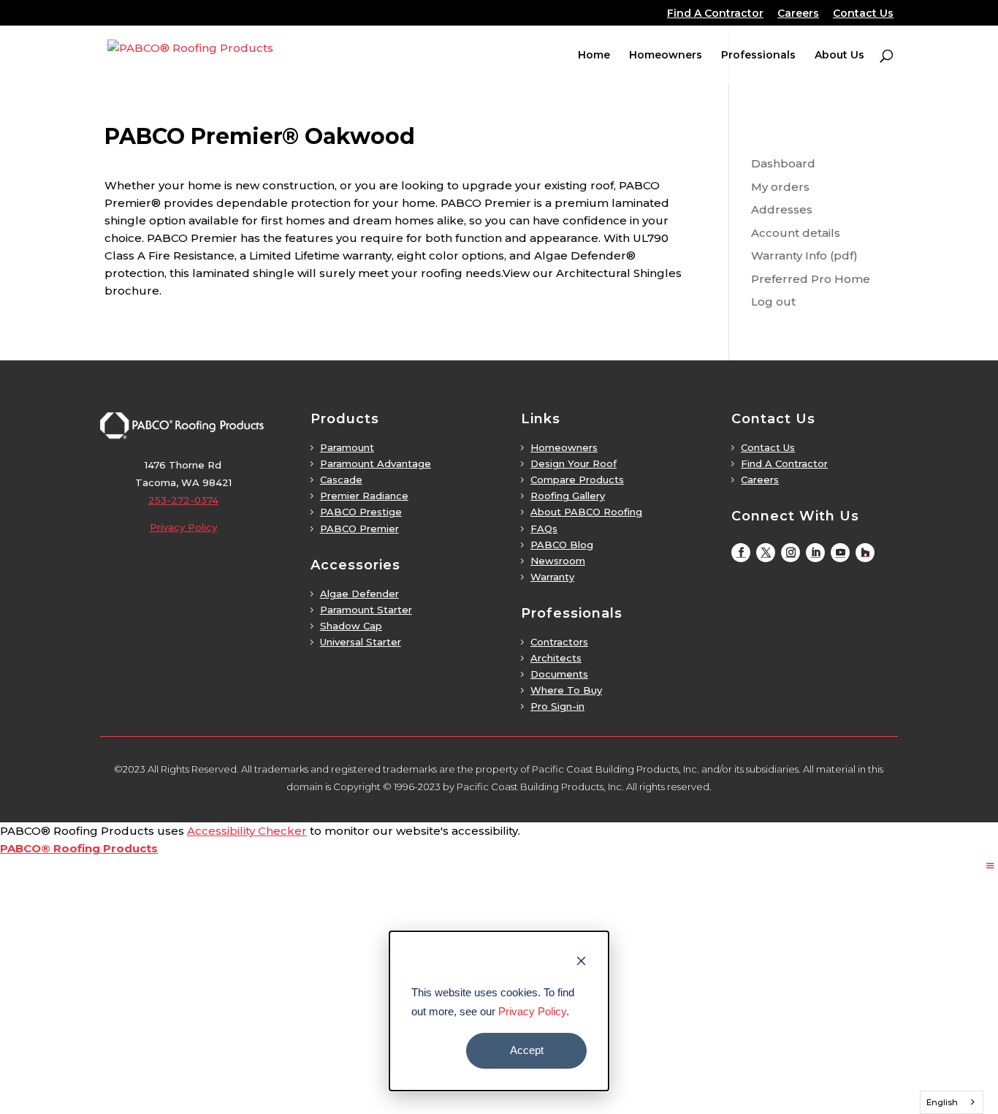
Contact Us (863, 14)
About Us (839, 55)
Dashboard (783, 163)
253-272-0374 (183, 500)
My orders (780, 187)
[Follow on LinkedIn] (815, 552)
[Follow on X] (765, 552)
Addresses (781, 209)
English (942, 1102)
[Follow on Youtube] (840, 552)
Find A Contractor (715, 14)
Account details (795, 233)
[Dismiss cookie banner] (581, 962)
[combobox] (952, 1102)
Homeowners (665, 55)
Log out (773, 301)
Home (594, 55)
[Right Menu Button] (990, 866)
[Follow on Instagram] (790, 552)
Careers (798, 14)
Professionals (758, 55)
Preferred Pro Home (810, 279)
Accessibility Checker (247, 831)
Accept (527, 1050)
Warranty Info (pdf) (804, 255)
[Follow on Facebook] (740, 552)
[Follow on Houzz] (865, 552)
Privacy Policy (532, 1011)
